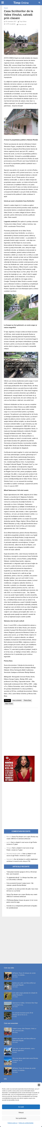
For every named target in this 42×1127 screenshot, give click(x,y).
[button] (39, 1085)
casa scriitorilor (16, 700)
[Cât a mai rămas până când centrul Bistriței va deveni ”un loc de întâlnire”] (8, 1061)
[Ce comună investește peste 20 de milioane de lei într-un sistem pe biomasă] (8, 1016)
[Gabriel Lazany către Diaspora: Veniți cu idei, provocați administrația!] (8, 1031)
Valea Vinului (9, 703)
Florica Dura (27, 700)
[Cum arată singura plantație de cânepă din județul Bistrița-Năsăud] (8, 996)
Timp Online (22, 21)
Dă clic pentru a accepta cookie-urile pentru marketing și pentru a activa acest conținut (21, 365)
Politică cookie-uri (13, 1123)
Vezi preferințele (21, 1118)
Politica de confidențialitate (26, 1123)
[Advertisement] (21, 730)
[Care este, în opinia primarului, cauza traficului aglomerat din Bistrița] (8, 1051)
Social (6, 8)
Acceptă (21, 1107)
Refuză (21, 1112)
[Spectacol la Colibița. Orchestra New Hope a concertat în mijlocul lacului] (8, 1006)
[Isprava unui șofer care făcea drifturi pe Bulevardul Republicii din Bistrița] (8, 986)
